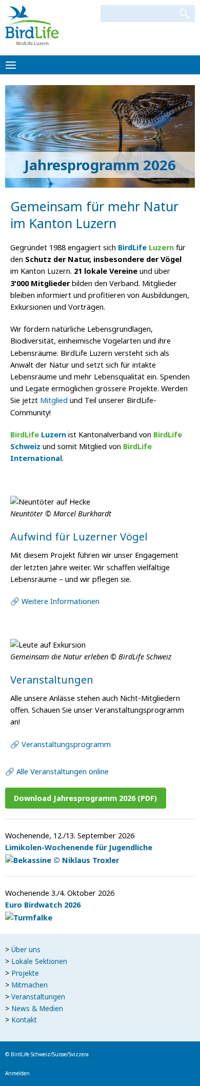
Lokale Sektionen (39, 961)
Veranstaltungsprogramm (66, 744)
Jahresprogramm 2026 (100, 164)
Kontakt (24, 1019)
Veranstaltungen (38, 996)
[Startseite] (32, 24)
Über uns (26, 949)
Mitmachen (29, 985)
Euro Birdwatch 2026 (43, 904)
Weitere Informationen (60, 601)
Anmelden (17, 1073)
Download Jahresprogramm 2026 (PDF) (85, 798)
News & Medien (37, 1008)
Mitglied (54, 400)
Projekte (25, 973)
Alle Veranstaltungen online (62, 771)
